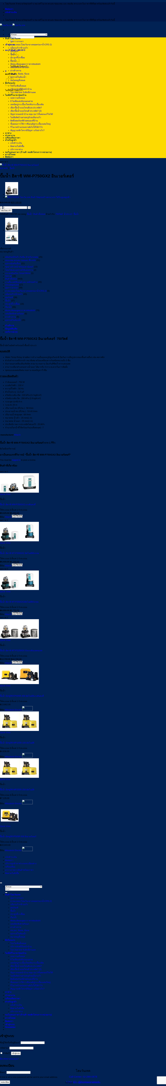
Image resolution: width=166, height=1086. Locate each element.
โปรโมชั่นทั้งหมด (18, 86)
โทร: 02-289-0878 (79, 1083)
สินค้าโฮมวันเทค (12, 38)
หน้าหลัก (4, 168)
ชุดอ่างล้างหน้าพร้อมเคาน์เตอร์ (19, 267)
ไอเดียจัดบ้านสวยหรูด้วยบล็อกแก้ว (25, 117)
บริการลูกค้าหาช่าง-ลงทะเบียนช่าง (20, 863)
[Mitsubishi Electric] (27, 710)
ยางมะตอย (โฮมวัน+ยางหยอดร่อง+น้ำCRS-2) (31, 44)
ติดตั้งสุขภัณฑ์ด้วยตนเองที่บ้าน (24, 121)
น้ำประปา (68, 214)
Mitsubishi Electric (13, 710)
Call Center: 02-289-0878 (83, 1076)
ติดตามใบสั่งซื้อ (17, 146)
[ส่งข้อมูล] (6, 892)
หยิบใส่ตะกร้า (6, 211)
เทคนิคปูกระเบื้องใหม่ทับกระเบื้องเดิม (27, 104)
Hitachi (17, 435)
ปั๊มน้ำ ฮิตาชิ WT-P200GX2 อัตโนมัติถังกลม (19, 553)
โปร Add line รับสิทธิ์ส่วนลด (23, 92)
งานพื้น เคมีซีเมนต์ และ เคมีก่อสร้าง (21, 282)
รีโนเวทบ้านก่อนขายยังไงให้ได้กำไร (26, 127)
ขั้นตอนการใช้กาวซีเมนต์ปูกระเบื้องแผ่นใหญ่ (30, 124)
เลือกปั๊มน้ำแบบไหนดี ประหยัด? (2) (26, 111)
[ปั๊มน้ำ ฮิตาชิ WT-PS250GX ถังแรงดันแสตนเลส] (11, 194)
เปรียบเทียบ (10, 867)
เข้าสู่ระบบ (16, 1053)
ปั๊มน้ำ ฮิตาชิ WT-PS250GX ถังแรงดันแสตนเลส (21, 650)
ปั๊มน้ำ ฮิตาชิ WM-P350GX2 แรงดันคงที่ (18, 504)
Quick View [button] (5, 494)
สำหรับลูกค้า (11, 140)
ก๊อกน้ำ (8, 307)
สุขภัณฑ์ (14, 51)
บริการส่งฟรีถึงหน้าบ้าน (21, 89)
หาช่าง (8, 133)
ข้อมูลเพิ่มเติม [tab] (11, 329)
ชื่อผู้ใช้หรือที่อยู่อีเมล (10, 1042)
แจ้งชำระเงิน (11, 12)
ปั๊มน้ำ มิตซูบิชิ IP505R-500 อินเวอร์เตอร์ (18, 836)
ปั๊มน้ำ (12, 168)
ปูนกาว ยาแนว (16, 41)
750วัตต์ (59, 214)
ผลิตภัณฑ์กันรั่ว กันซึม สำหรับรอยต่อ (21, 257)
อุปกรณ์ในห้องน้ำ (18, 77)
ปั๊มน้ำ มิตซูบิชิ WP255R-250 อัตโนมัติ (17, 790)
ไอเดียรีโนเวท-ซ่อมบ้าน (15, 95)
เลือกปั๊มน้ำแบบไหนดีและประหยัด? (26, 108)
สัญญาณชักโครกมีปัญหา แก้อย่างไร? (27, 130)
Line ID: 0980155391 (93, 1083)
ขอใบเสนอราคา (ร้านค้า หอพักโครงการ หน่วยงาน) (28, 152)
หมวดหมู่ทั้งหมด (17, 80)
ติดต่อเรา (9, 9)
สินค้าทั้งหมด (39, 214)
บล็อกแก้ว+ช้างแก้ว (19, 48)
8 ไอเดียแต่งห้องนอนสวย (21, 101)
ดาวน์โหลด (10, 154)
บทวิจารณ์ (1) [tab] (11, 332)
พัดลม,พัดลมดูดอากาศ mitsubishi (25, 64)
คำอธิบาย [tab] (9, 325)
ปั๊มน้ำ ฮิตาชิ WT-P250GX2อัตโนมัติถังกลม (19, 602)
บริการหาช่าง (16, 149)
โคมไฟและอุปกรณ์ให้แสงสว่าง (19, 270)
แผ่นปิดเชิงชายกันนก (19, 67)
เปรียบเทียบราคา (12, 138)
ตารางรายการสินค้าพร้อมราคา (19, 870)
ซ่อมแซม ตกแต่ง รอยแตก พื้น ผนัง (20, 260)
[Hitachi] (17, 517)
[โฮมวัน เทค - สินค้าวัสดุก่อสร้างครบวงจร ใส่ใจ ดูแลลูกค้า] (12, 25)
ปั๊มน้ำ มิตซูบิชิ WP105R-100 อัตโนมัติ (17, 743)
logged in (16, 460)
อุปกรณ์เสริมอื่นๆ (13, 263)
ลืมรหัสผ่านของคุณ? (9, 1059)
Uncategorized (12, 285)
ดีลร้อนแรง (10, 940)
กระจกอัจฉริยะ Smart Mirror (17, 273)
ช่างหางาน (10, 135)
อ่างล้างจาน (15, 70)
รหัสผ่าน (4, 1048)
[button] (10, 44)
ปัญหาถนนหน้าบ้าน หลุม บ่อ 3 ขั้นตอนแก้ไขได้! (31, 114)
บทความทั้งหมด (17, 98)
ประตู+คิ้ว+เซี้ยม (12, 304)
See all (8, 276)
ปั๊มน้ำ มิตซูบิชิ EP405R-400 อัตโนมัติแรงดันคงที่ (22, 696)
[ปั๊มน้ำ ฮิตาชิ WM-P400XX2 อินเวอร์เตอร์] (37, 197)
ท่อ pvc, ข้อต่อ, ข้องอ (19, 74)
